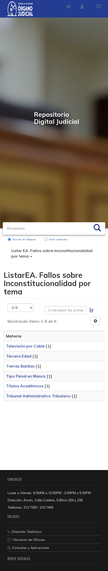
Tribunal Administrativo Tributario (38, 395)
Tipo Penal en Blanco (26, 376)
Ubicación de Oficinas (29, 539)
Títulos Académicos (24, 385)
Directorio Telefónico (26, 531)
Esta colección (58, 239)
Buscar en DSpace (24, 239)
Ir (91, 310)
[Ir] (97, 228)
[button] (68, 6)
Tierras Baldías (20, 366)
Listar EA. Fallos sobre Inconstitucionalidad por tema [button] (51, 253)
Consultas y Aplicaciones (30, 547)
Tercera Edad (18, 356)
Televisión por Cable (25, 346)
